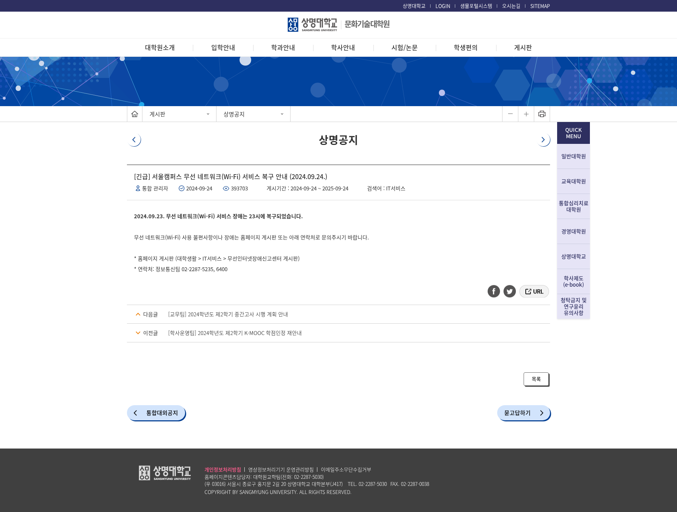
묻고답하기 (517, 412)
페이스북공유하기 (496, 291)
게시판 (523, 47)
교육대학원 (573, 181)
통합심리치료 (573, 206)
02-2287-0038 (415, 483)
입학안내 (223, 47)
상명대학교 (414, 5)
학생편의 (466, 47)
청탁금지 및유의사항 (574, 306)
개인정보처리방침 (223, 469)
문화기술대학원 (366, 23)
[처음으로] (134, 114)
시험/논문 (404, 47)
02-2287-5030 (308, 476)
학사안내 (343, 47)
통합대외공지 (162, 412)
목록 (536, 378)
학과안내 (283, 47)
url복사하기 (533, 291)
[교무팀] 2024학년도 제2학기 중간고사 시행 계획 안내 (228, 314)
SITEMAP (540, 5)
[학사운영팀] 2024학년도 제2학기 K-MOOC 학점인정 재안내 (235, 333)
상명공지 (234, 114)
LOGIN (442, 5)
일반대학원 (573, 156)
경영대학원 (573, 231)
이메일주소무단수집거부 (346, 469)
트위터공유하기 (510, 291)
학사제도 (573, 281)
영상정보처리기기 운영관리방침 (281, 469)
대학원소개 (160, 47)
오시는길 (511, 5)
